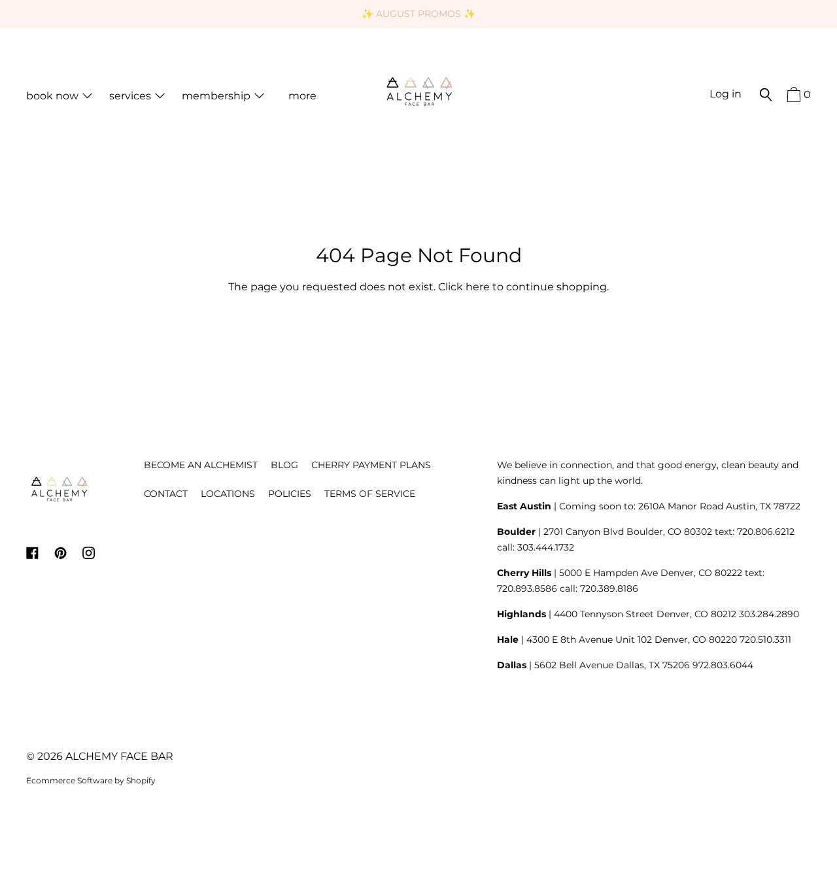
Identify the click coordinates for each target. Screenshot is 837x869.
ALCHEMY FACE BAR (119, 756)
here (478, 287)
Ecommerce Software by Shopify (91, 780)
